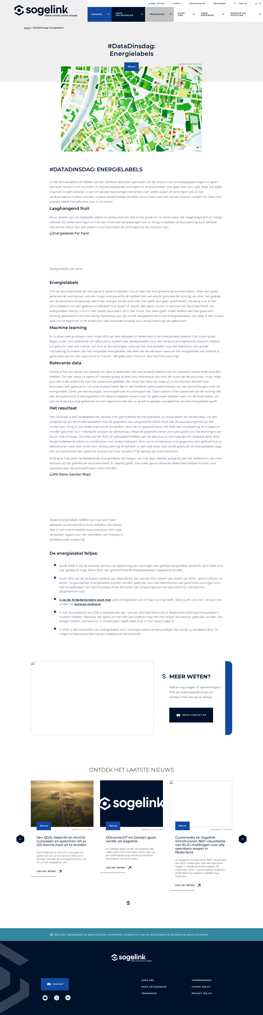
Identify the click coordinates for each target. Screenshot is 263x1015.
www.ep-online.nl (87, 604)
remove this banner (197, 934)
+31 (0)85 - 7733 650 (156, 3)
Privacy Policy (202, 993)
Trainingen (157, 14)
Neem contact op (194, 715)
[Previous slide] (20, 839)
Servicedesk (219, 3)
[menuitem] (258, 3)
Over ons (181, 14)
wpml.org (93, 934)
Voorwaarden (201, 980)
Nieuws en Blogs (197, 3)
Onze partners (207, 14)
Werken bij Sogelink (238, 14)
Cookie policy (201, 986)
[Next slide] (243, 839)
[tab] (128, 903)
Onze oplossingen (124, 14)
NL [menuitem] (256, 3)
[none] (258, 3)
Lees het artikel (46, 871)
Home (27, 27)
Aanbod (97, 14)
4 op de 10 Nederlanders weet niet (85, 600)
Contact (177, 3)
